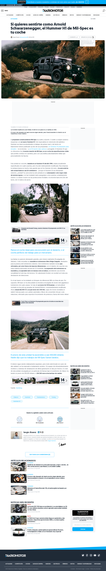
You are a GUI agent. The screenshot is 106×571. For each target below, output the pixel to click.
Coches (28, 15)
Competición (19, 15)
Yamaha (73, 7)
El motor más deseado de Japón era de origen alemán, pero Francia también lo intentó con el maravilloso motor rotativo (38, 133)
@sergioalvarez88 (24, 37)
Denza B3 (40, 7)
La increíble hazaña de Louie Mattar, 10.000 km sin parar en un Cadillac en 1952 (33, 129)
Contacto (73, 569)
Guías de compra (38, 15)
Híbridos (64, 15)
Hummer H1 (16, 401)
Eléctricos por (10, 5)
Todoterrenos (41, 397)
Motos (72, 15)
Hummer (27, 397)
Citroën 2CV (59, 7)
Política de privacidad (95, 569)
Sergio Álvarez (16, 37)
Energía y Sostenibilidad (83, 15)
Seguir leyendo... (52, 440)
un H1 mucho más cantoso (37, 149)
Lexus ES (66, 7)
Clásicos (15, 397)
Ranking (48, 15)
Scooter (52, 7)
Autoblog (19, 388)
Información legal (80, 569)
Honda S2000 (32, 7)
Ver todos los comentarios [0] (39, 454)
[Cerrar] (94, 41)
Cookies (87, 569)
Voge (25, 7)
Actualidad (10, 15)
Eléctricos (56, 15)
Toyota (46, 7)
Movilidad (96, 15)
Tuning (54, 397)
